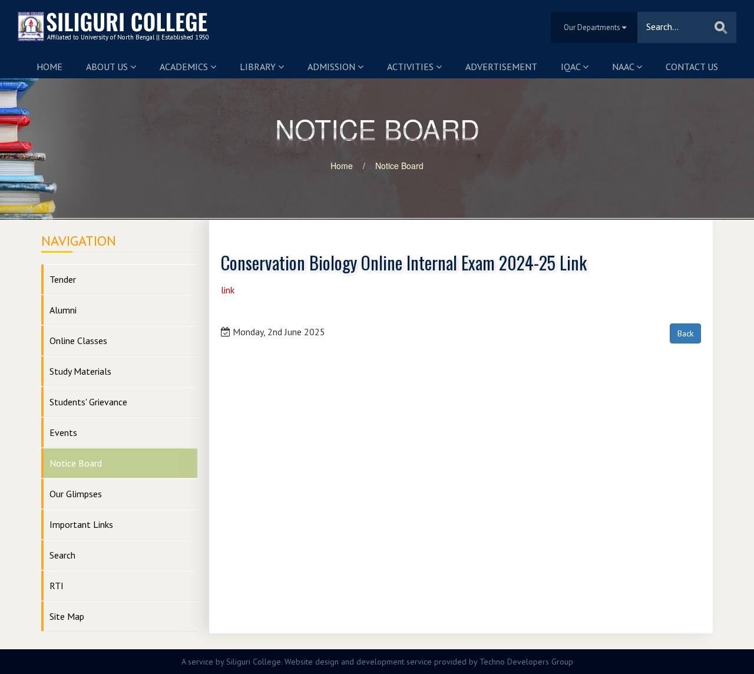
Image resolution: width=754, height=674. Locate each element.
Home (49, 66)
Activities (411, 66)
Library (259, 66)
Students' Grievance (88, 402)
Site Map (66, 616)
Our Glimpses (75, 494)
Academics (185, 66)
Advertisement (501, 66)
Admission (332, 66)
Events (63, 432)
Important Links (81, 524)
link (227, 290)
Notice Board (399, 165)
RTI (56, 586)
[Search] (721, 27)
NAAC (624, 66)
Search (62, 555)
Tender (62, 279)
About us (108, 66)
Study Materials (80, 371)
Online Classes (78, 340)
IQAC (572, 66)
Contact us (692, 66)
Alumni (63, 310)
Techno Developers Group (526, 661)
